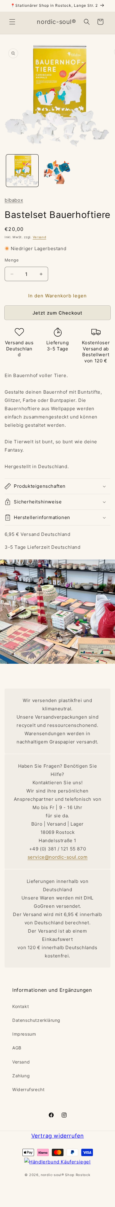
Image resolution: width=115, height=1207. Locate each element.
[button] (12, 22)
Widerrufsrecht (28, 1089)
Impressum (24, 1034)
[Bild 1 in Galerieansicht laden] (22, 171)
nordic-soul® (53, 1175)
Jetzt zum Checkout (57, 313)
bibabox (14, 200)
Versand (39, 237)
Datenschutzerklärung (36, 1020)
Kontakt (20, 1006)
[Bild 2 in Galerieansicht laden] (57, 171)
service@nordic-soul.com (58, 857)
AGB (16, 1047)
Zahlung (21, 1075)
